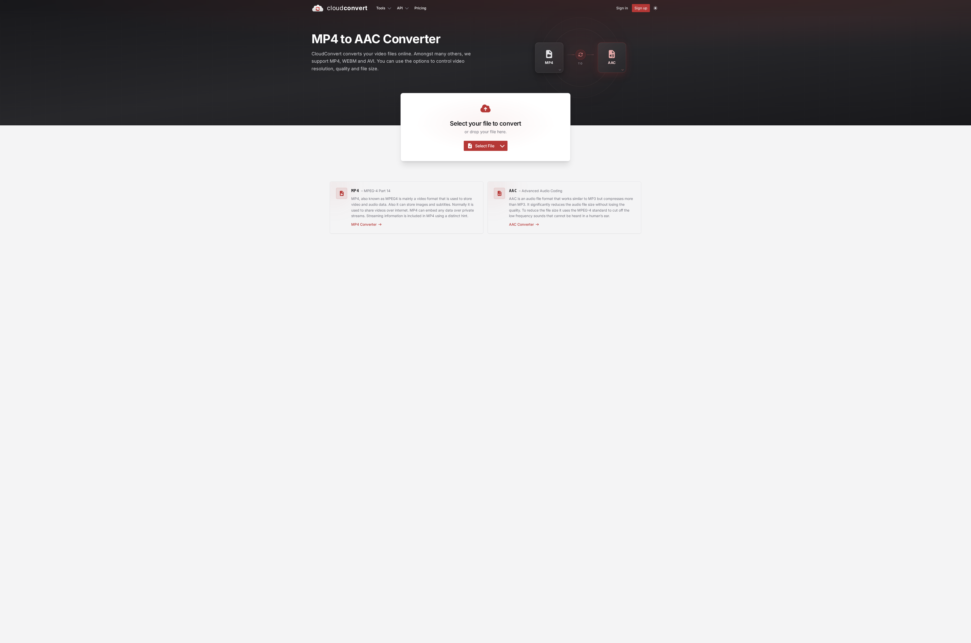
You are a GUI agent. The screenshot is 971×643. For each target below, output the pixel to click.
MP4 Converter (364, 224)
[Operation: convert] (581, 55)
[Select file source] (502, 146)
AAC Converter (521, 224)
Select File (484, 145)
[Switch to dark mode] (655, 8)
